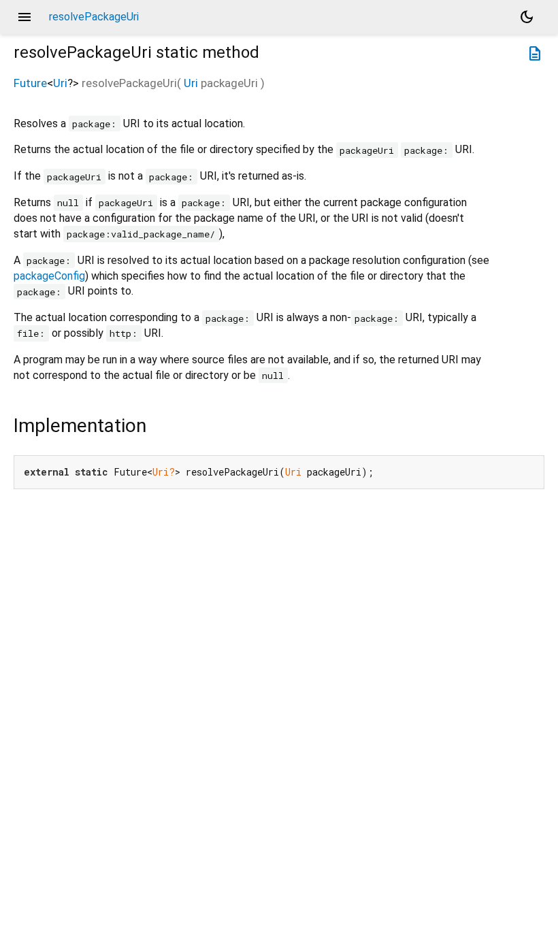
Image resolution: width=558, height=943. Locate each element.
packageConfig (49, 275)
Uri (60, 83)
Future (30, 83)
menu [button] (24, 17)
